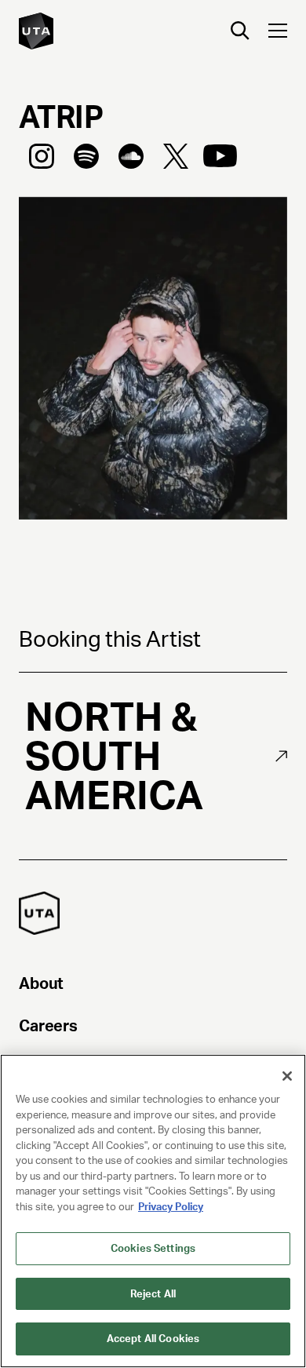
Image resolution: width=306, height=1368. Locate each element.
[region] (153, 1211)
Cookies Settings (153, 1248)
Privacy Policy (170, 1207)
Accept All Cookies (153, 1338)
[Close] (287, 1076)
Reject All (153, 1294)
